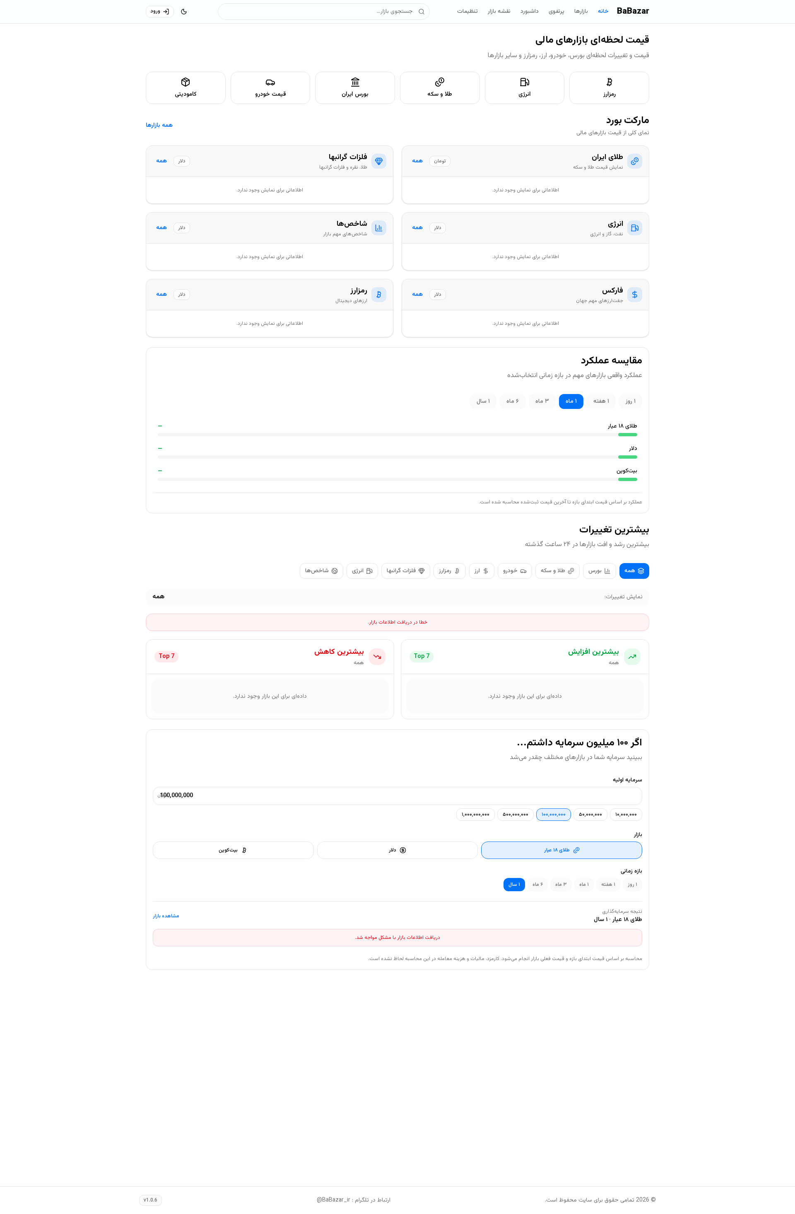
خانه (603, 11)
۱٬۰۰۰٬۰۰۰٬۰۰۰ (475, 814)
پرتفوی (556, 11)
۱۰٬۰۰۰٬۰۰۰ (626, 814)
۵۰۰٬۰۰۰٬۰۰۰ (515, 814)
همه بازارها (159, 125)
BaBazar (633, 11)
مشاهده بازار (166, 916)
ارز (477, 571)
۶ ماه (512, 401)
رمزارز (445, 571)
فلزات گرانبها (401, 571)
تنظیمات (467, 11)
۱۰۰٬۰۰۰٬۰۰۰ (554, 814)
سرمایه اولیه (627, 780)
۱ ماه (571, 401)
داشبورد (529, 11)
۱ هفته (601, 401)
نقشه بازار (499, 11)
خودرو (510, 571)
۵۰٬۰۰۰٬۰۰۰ (590, 814)
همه (417, 161)
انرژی (358, 571)
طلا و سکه (553, 571)
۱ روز (631, 401)
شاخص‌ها (317, 571)
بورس (595, 571)
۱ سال (483, 401)
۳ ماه (542, 401)
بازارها (581, 11)
